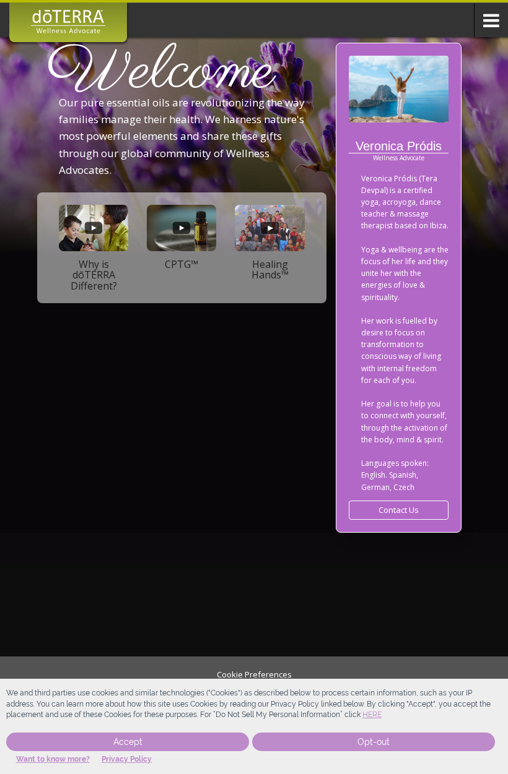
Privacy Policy (127, 759)
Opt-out (373, 742)
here (372, 714)
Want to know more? (53, 759)
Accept (127, 742)
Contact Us (399, 509)
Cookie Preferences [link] (254, 674)
